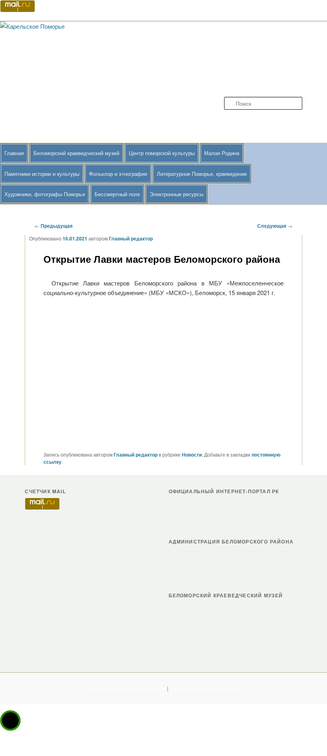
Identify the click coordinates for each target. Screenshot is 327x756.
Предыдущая (54, 225)
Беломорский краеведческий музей (76, 153)
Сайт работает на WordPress (204, 688)
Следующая (274, 225)
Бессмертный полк (117, 194)
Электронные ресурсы (176, 194)
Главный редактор (131, 238)
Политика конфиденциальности (127, 688)
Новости (192, 454)
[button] (10, 720)
